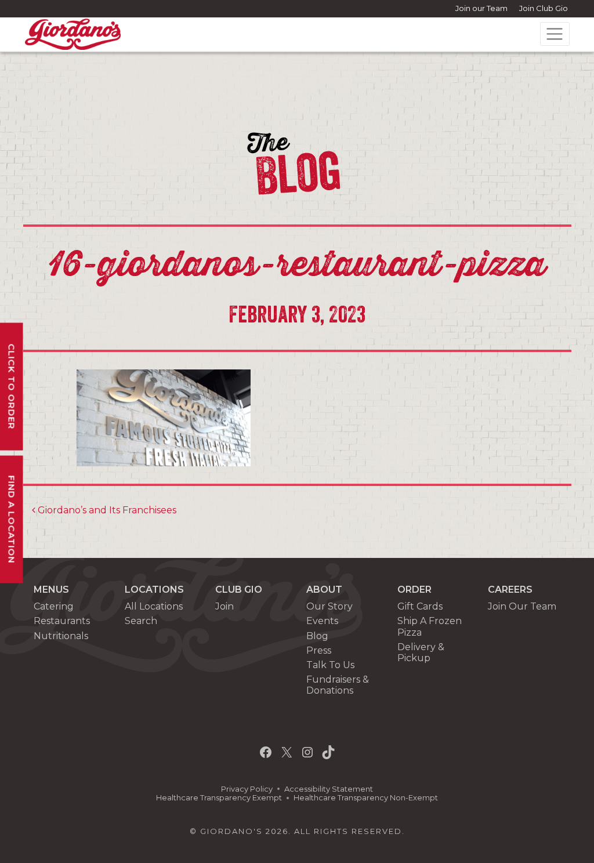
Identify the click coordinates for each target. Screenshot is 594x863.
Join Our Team (522, 606)
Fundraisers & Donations (337, 685)
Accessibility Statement (328, 789)
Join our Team (481, 8)
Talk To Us (330, 664)
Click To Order (11, 387)
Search (141, 620)
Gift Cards (420, 606)
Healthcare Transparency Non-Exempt (366, 797)
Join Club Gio (543, 8)
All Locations (154, 606)
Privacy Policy (247, 789)
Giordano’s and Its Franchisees (105, 510)
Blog (317, 635)
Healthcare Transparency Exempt (219, 797)
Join (224, 606)
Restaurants (62, 620)
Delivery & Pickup (420, 652)
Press (318, 650)
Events (322, 620)
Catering (54, 606)
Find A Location (11, 520)
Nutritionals (61, 635)
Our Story (329, 606)
